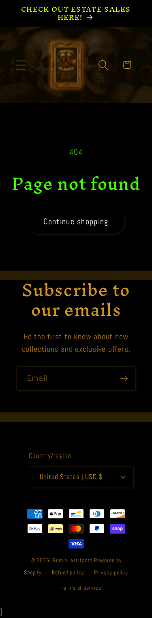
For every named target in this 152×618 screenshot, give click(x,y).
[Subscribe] (123, 378)
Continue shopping (75, 222)
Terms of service (81, 587)
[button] (20, 64)
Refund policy (68, 572)
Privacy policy (111, 572)
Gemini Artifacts (73, 560)
